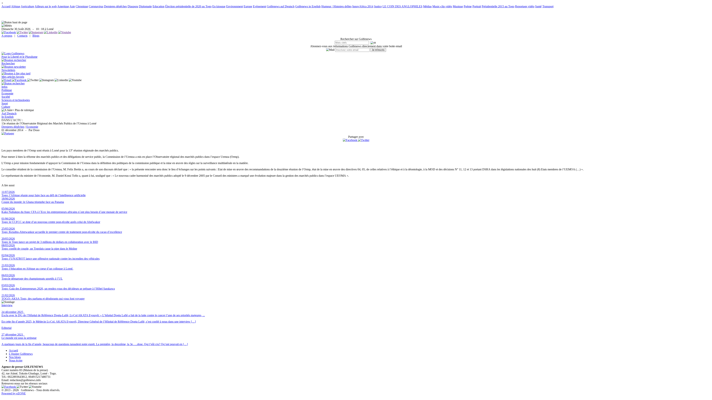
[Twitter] (363, 140)
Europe (248, 6)
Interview (7, 305)
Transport (547, 6)
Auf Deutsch (9, 113)
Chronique (82, 6)
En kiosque (218, 6)
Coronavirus (96, 6)
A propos (6, 35)
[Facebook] (350, 140)
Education (158, 6)
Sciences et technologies (15, 100)
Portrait (476, 6)
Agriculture (27, 6)
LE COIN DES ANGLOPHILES (402, 6)
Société (5, 96)
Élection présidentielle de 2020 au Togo (188, 6)
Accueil (6, 6)
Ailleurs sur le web (46, 6)
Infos (4, 86)
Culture (5, 106)
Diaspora (133, 6)
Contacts (22, 35)
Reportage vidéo (524, 6)
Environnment (234, 6)
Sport (4, 103)
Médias (427, 6)
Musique (458, 6)
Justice (378, 6)
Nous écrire (15, 360)
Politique (6, 90)
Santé (538, 6)
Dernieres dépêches (115, 6)
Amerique (63, 6)
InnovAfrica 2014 (362, 6)
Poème (468, 6)
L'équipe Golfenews (21, 353)
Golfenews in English (308, 6)
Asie (72, 6)
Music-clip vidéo (442, 6)
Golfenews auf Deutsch (280, 6)
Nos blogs (15, 357)
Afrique (15, 6)
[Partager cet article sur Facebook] (350, 140)
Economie (7, 93)
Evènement (259, 6)
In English (7, 116)
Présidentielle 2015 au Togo (498, 6)
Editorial (6, 327)
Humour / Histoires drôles (336, 6)
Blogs (35, 35)
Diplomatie (145, 6)
